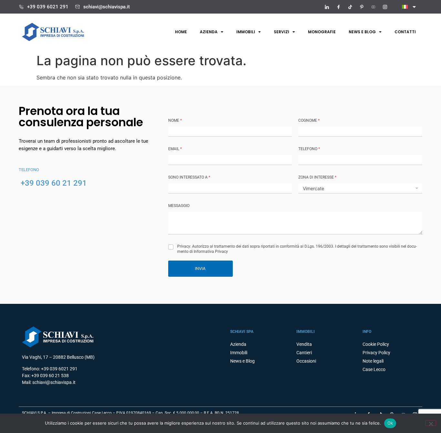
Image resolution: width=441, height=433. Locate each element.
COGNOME (309, 120)
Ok (390, 423)
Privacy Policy (376, 352)
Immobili (245, 32)
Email (175, 149)
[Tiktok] (350, 7)
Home (181, 32)
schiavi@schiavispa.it (106, 7)
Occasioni (306, 361)
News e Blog (242, 361)
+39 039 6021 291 (47, 7)
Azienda (209, 32)
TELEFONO (309, 149)
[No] (430, 423)
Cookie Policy (376, 344)
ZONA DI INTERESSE (317, 177)
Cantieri (304, 352)
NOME (175, 120)
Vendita (304, 344)
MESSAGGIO (179, 205)
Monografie (322, 32)
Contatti (405, 32)
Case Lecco (374, 369)
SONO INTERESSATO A (189, 177)
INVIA (200, 268)
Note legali (373, 361)
